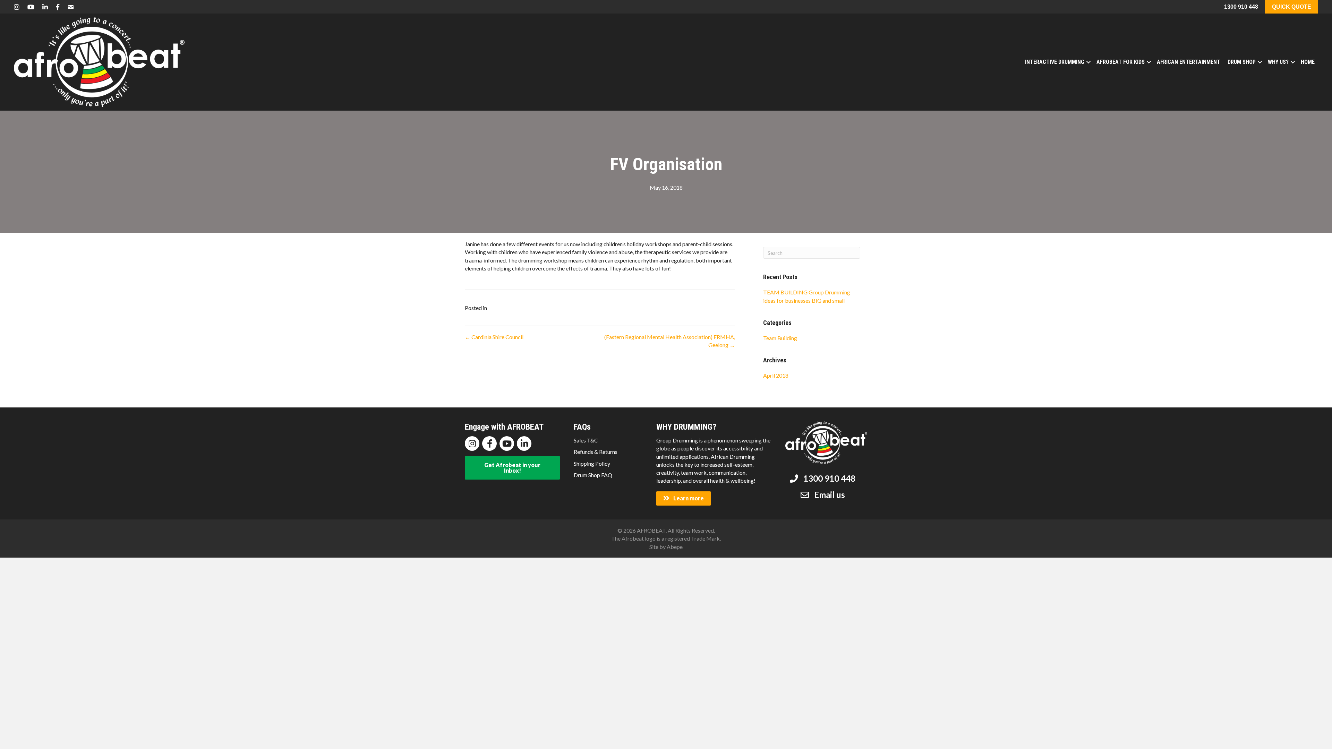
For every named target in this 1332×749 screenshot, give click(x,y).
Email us (829, 495)
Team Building (780, 338)
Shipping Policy (592, 463)
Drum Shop (1242, 62)
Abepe (675, 546)
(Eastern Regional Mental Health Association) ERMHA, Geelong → (669, 341)
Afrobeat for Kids (1120, 62)
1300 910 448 (1241, 7)
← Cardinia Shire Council (494, 337)
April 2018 (775, 375)
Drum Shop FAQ (593, 475)
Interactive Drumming (1054, 62)
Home (1308, 62)
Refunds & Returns (595, 451)
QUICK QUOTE (1291, 7)
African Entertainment (1188, 62)
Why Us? (1278, 62)
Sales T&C (586, 440)
